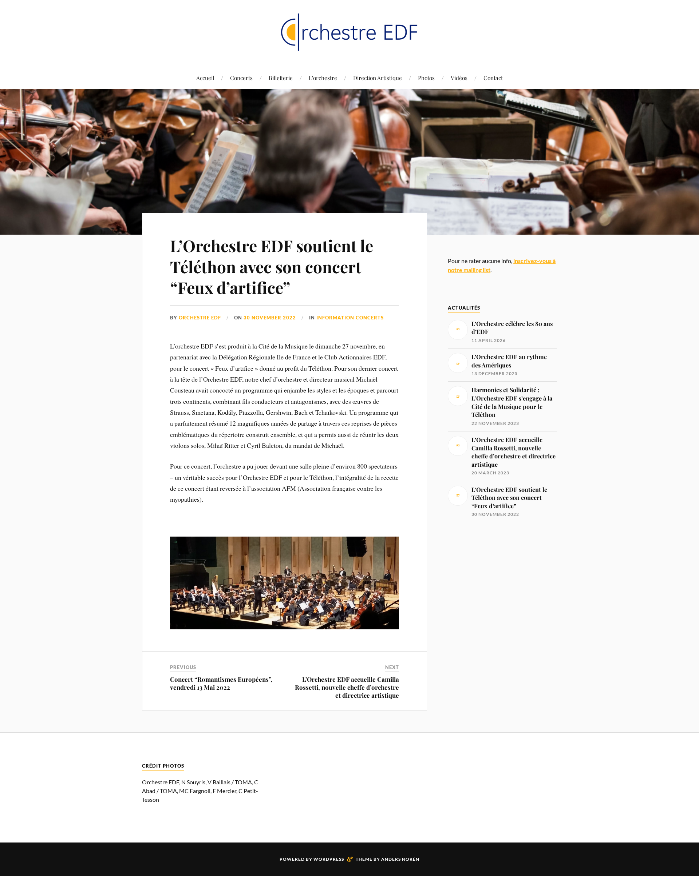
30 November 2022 (270, 317)
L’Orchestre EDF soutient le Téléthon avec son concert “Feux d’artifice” (271, 266)
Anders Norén (400, 859)
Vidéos (459, 77)
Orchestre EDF (200, 317)
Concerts (241, 77)
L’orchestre (323, 77)
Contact (493, 77)
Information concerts (350, 317)
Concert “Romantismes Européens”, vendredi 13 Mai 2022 (221, 683)
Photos (426, 77)
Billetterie (281, 77)
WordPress (328, 859)
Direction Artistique (377, 77)
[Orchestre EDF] (349, 32)
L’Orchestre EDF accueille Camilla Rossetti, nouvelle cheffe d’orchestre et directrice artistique (347, 687)
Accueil (205, 77)
